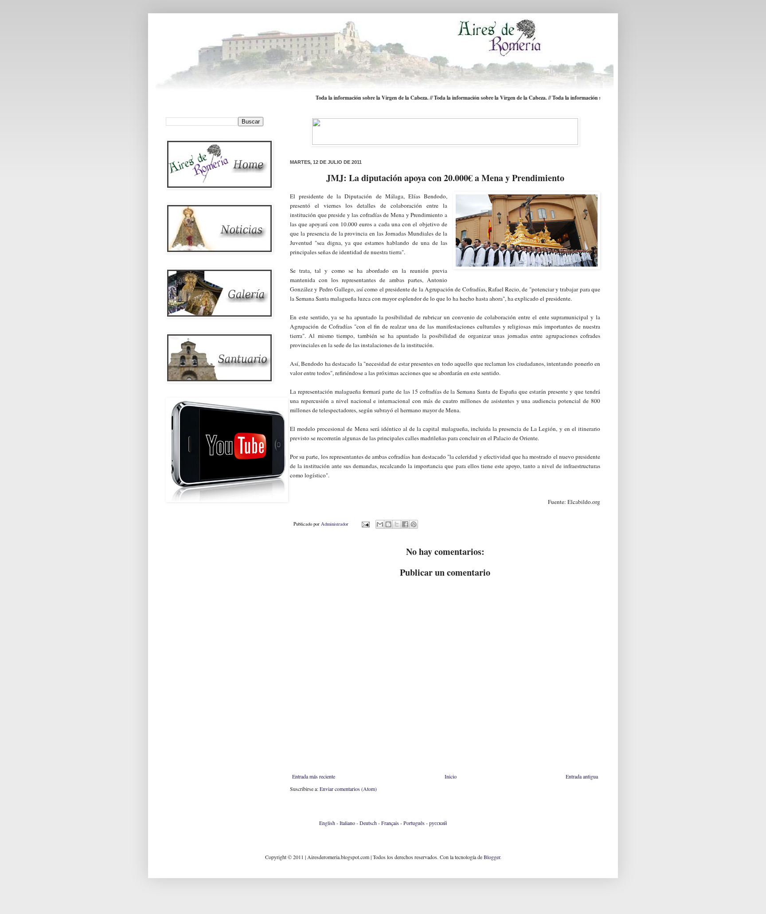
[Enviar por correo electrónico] (379, 524)
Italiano (347, 822)
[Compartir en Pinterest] (413, 524)
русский (438, 822)
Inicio (451, 776)
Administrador (335, 524)
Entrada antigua (582, 776)
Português (414, 822)
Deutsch (368, 822)
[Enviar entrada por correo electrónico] (365, 524)
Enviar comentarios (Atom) (348, 788)
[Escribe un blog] (388, 524)
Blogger (492, 856)
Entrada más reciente (313, 776)
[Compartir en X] (396, 524)
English (327, 822)
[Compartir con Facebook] (405, 524)
